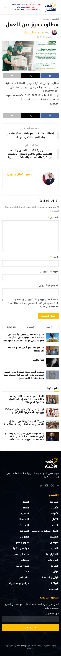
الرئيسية (55, 19)
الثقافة (55, 566)
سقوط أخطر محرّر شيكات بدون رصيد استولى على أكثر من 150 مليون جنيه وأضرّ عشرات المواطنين (24, 375)
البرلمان (54, 543)
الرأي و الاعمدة (50, 577)
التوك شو (53, 560)
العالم (26, 508)
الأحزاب (55, 513)
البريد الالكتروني (52, 614)
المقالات (24, 531)
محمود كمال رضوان (33, 32)
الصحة (25, 502)
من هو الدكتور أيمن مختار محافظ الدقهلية (26, 349)
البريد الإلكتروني (48, 271)
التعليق (53, 217)
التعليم (55, 548)
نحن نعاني (38, 360)
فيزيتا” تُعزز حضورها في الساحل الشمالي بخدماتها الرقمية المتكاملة (24, 423)
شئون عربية (22, 566)
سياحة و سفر (21, 554)
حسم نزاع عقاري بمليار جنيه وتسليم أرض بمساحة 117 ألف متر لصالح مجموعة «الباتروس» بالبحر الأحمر (24, 436)
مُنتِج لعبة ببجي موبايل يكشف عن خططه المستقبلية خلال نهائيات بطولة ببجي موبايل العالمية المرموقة (23, 337)
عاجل (26, 572)
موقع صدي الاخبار (22, 645)
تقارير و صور (22, 543)
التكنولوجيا (52, 554)
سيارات (25, 560)
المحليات (24, 525)
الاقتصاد (54, 537)
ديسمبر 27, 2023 (44, 37)
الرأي (56, 572)
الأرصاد (55, 525)
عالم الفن (24, 577)
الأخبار (55, 519)
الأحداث (55, 508)
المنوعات (46, 19)
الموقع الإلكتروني (49, 285)
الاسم (54, 257)
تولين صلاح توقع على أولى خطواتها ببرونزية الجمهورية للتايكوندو (24, 410)
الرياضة (55, 583)
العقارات (24, 513)
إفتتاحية (54, 502)
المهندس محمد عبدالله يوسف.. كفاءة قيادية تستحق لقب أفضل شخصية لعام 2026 (26, 399)
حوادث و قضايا (21, 548)
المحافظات (23, 519)
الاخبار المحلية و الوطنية (45, 531)
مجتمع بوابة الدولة (18, 583)
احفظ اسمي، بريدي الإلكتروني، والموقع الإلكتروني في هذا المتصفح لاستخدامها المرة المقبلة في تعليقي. (33, 303)
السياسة (54, 589)
